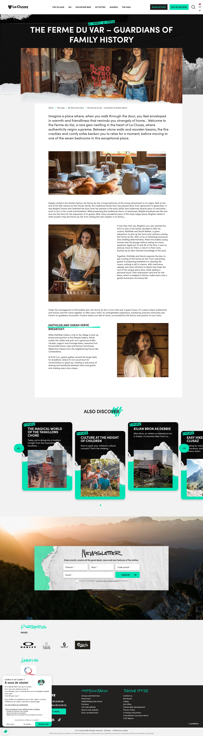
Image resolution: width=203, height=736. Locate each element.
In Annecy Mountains (132, 712)
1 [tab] (100, 505)
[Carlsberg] (82, 645)
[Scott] (64, 645)
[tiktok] (59, 720)
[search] (193, 7)
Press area (86, 698)
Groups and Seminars (90, 696)
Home (50, 107)
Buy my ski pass (179, 7)
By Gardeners (194, 724)
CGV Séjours (128, 718)
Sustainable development (134, 707)
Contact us (127, 696)
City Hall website (88, 707)
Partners (85, 704)
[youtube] (53, 720)
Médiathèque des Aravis (91, 701)
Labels (126, 701)
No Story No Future (76, 107)
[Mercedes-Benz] (46, 645)
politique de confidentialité (107, 581)
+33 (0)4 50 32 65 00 (54, 701)
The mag (60, 107)
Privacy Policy (129, 710)
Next (184, 448)
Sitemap (107, 730)
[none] (200, 7)
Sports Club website (89, 710)
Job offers (127, 704)
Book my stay (159, 7)
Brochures (127, 698)
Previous (19, 448)
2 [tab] (102, 505)
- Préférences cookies (119, 730)
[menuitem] (200, 7)
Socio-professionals (89, 712)
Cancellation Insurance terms (135, 715)
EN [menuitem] (200, 7)
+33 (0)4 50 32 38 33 (56, 705)
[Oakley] (28, 645)
